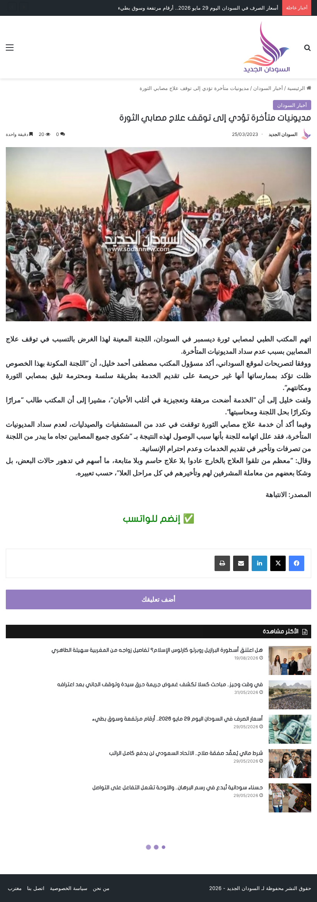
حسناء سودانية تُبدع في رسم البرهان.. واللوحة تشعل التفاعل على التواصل (177, 787)
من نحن (101, 888)
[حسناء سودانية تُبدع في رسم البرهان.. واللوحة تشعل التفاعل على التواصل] (290, 797)
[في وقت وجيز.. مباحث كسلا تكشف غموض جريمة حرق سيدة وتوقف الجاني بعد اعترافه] (290, 694)
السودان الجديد (283, 134)
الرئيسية (297, 88)
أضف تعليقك (158, 599)
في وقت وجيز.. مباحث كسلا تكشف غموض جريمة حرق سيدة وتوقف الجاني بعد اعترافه (160, 684)
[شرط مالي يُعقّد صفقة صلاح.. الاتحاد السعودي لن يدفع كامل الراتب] (290, 763)
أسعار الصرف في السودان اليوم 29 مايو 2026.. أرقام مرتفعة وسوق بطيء (177, 719)
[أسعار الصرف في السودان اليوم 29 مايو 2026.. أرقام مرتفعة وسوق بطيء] (290, 729)
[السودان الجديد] (266, 47)
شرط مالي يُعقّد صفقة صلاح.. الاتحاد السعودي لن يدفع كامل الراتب (186, 753)
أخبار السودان (268, 88)
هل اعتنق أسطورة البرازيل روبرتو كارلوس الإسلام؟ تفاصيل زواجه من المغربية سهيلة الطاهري (157, 650)
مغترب (15, 888)
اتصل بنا (35, 888)
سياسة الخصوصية (68, 888)
